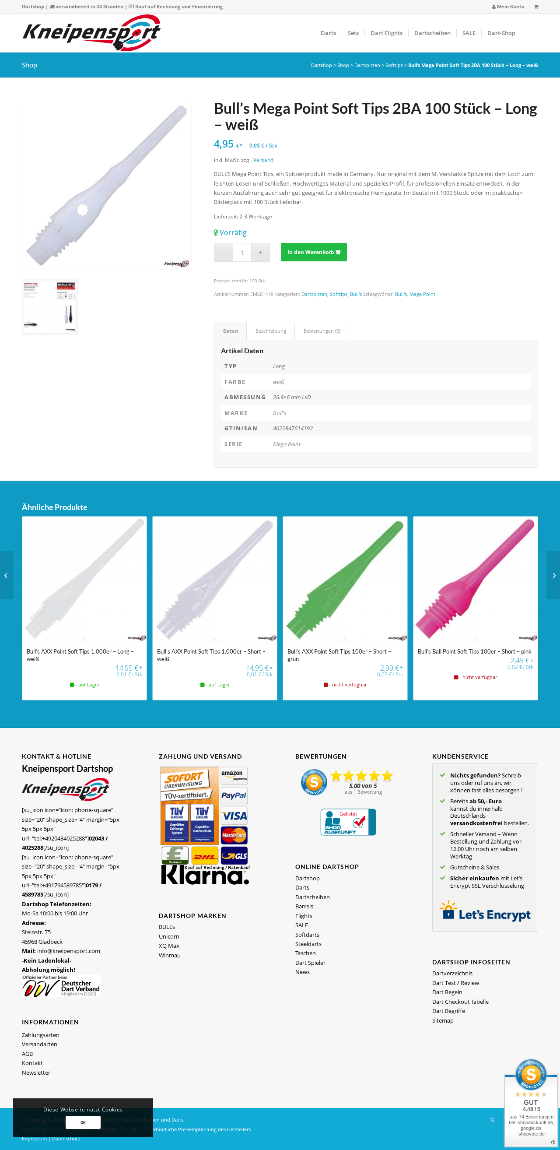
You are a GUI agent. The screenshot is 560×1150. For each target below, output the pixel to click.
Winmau (170, 955)
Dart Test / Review (455, 983)
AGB (27, 1054)
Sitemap (443, 1020)
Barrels (304, 906)
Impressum (34, 1138)
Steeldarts (308, 944)
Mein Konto (510, 6)
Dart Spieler (310, 963)
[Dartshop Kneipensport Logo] (91, 33)
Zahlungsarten (41, 1035)
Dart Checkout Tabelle (460, 1002)
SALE (301, 925)
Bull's (356, 294)
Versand (263, 159)
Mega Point (422, 294)
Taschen (305, 953)
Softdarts (307, 935)
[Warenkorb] (536, 6)
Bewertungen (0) (322, 330)
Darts (302, 887)
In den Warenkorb (310, 252)
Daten (230, 330)
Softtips (394, 65)
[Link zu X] (492, 1119)
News (302, 972)
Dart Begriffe (448, 1011)
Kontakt (32, 1063)
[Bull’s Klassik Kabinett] (7, 575)
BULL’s (167, 927)
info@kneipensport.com (68, 951)
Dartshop (33, 6)
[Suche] (529, 33)
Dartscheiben (312, 897)
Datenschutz (66, 1138)
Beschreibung (271, 330)
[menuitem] (508, 6)
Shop (29, 64)
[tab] (230, 331)
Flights (303, 916)
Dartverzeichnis (452, 973)
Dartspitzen (367, 65)
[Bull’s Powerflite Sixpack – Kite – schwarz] (553, 575)
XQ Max (169, 946)
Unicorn (169, 936)
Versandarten (39, 1044)
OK (83, 1122)
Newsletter (36, 1072)
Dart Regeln (447, 992)
